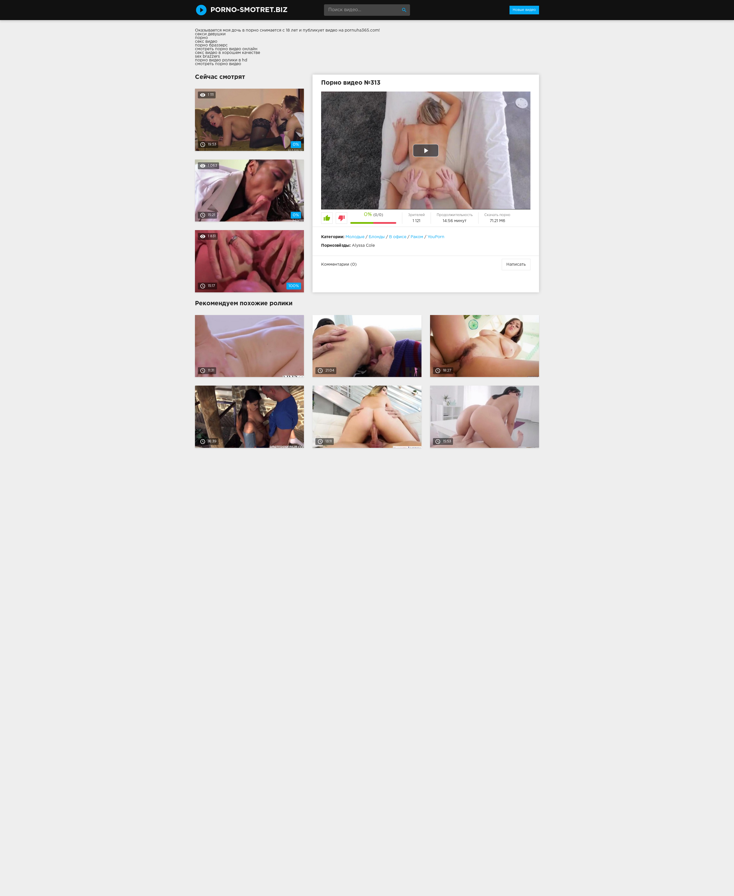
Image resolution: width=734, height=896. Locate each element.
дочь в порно (245, 30)
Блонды (377, 237)
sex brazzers (207, 56)
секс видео (206, 41)
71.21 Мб (497, 221)
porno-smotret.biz (249, 10)
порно (201, 38)
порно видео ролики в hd (221, 60)
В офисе (397, 237)
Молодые (354, 237)
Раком (417, 237)
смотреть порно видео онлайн (226, 49)
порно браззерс (211, 45)
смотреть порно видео (218, 64)
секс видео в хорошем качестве (227, 53)
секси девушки (210, 34)
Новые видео (524, 9)
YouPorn (435, 237)
